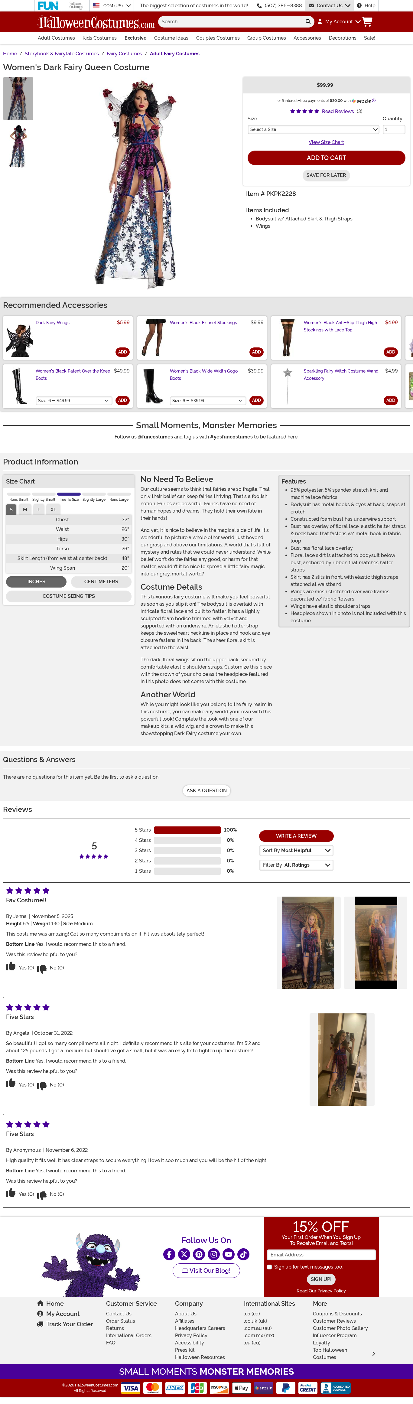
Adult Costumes (56, 38)
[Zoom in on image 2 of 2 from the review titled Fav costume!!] (376, 943)
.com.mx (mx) (259, 1335)
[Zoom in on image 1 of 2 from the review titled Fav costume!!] (308, 943)
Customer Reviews (334, 1321)
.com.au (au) (258, 1328)
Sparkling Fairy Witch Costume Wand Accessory (341, 375)
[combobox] (230, 22)
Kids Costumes (100, 38)
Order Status (120, 1321)
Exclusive (136, 38)
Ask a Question (207, 790)
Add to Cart (326, 157)
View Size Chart (326, 142)
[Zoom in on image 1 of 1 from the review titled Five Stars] (342, 1059)
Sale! (369, 38)
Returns (115, 1328)
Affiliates (184, 1321)
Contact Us (330, 5)
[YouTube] (229, 1254)
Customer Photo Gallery (340, 1328)
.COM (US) (113, 5)
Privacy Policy (191, 1335)
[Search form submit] (308, 22)
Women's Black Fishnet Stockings (203, 322)
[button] (338, 21)
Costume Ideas (171, 38)
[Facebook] (169, 1254)
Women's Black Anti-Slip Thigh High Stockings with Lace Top (340, 326)
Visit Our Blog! (209, 1270)
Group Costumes (266, 38)
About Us (186, 1314)
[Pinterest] (199, 1254)
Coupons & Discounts (337, 1314)
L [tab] (38, 510)
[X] (184, 1254)
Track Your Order (69, 1324)
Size (252, 119)
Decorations (342, 38)
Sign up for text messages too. (308, 1267)
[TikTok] (243, 1254)
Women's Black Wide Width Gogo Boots (204, 375)
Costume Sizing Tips (69, 596)
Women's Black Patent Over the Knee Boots (73, 375)
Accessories (307, 38)
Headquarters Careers (200, 1328)
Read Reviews (338, 111)
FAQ (110, 1343)
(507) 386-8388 (283, 5)
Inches (36, 582)
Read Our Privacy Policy (321, 1291)
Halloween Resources (200, 1357)
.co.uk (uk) (255, 1321)
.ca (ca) (252, 1314)
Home (55, 1303)
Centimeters (101, 582)
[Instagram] (214, 1254)
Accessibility (189, 1343)
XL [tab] (53, 510)
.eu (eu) (252, 1343)
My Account (63, 1314)
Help (370, 5)
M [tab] (25, 510)
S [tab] (11, 510)
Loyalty (321, 1343)
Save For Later (326, 175)
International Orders (128, 1335)
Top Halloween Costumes (330, 1353)
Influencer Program (335, 1335)
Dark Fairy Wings (53, 322)
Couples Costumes (218, 38)
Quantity (392, 119)
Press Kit (185, 1350)
